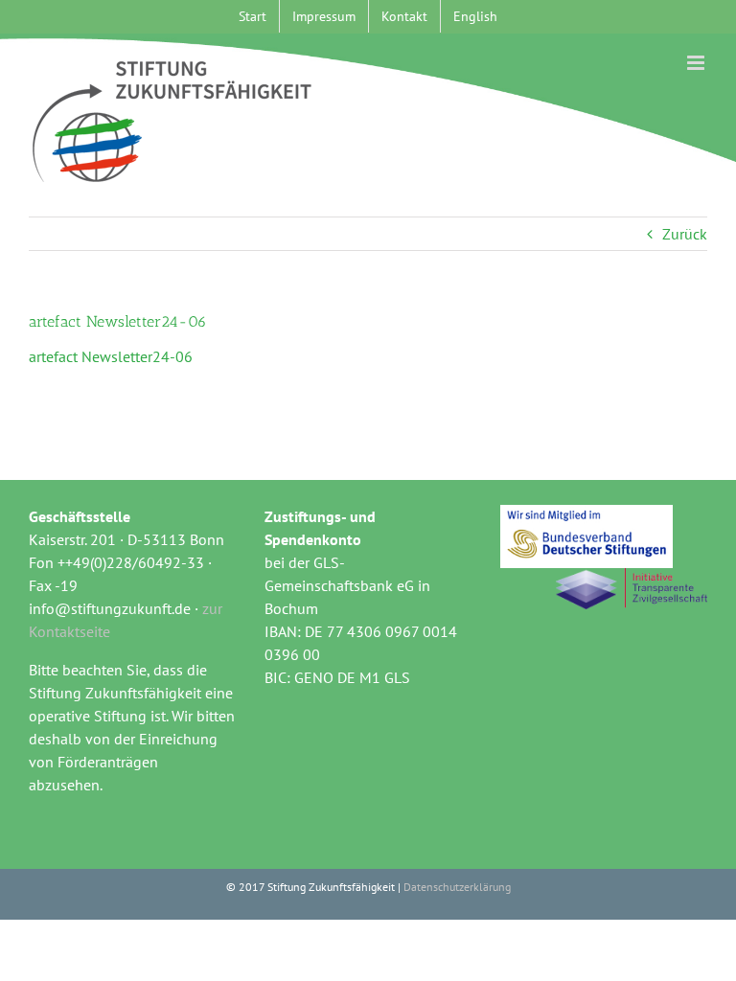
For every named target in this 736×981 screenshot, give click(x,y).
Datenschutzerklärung (457, 886)
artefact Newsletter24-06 (111, 356)
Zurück (684, 233)
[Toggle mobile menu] (697, 63)
